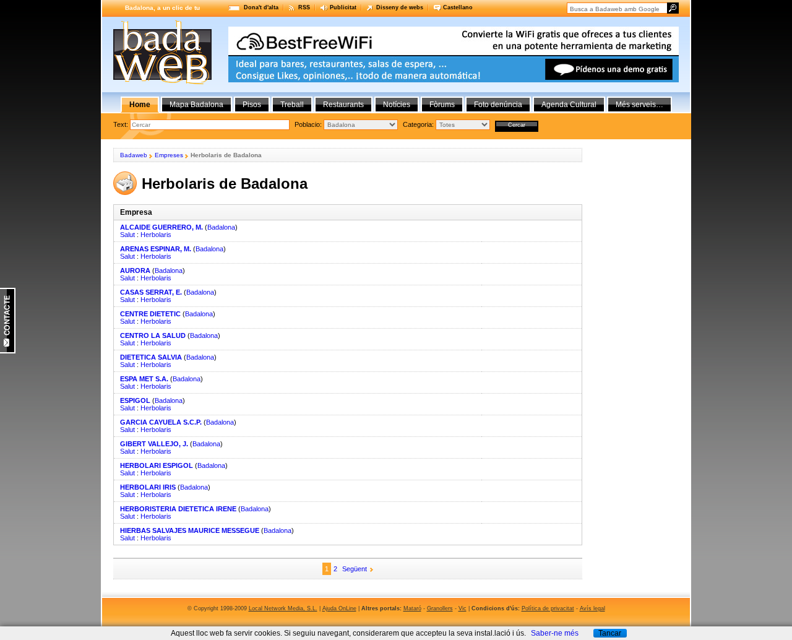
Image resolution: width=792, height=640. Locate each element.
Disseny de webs (399, 7)
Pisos (252, 104)
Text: (121, 124)
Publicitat (343, 7)
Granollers (440, 608)
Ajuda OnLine (339, 608)
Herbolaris (155, 234)
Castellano (458, 7)
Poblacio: (309, 124)
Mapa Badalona (196, 104)
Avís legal (592, 608)
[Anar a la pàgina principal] (162, 81)
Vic (462, 608)
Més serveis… (639, 104)
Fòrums (442, 104)
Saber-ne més (555, 633)
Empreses (169, 155)
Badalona (221, 227)
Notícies (396, 104)
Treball (292, 104)
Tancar (609, 633)
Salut (127, 234)
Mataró (412, 608)
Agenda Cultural (568, 104)
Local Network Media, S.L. (283, 608)
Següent (354, 569)
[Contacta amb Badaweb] (7, 351)
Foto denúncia (498, 104)
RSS (304, 7)
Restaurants (343, 104)
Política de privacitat (548, 608)
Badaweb (133, 155)
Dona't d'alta (261, 7)
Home (139, 104)
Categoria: (419, 124)
